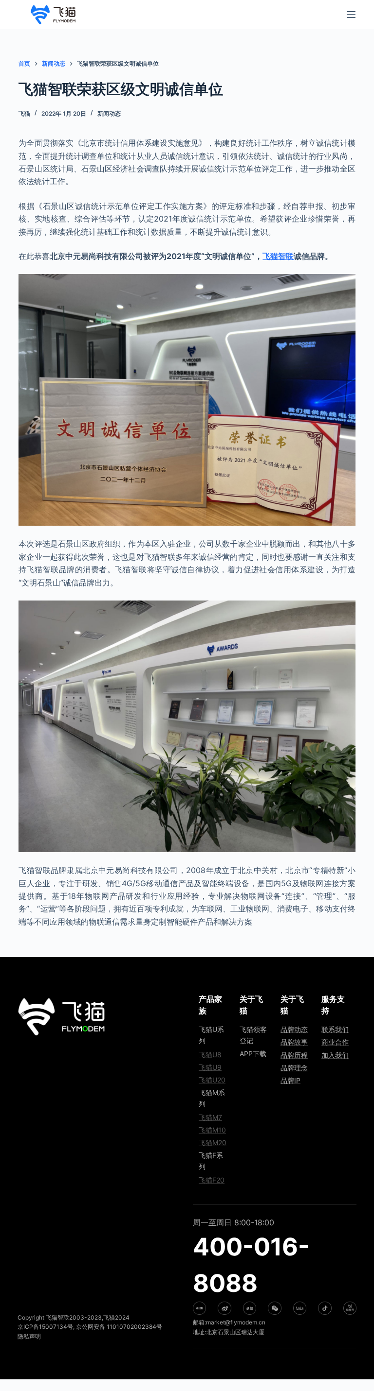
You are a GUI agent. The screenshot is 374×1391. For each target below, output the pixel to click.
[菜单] (351, 14)
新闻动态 (109, 113)
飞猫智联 (278, 256)
